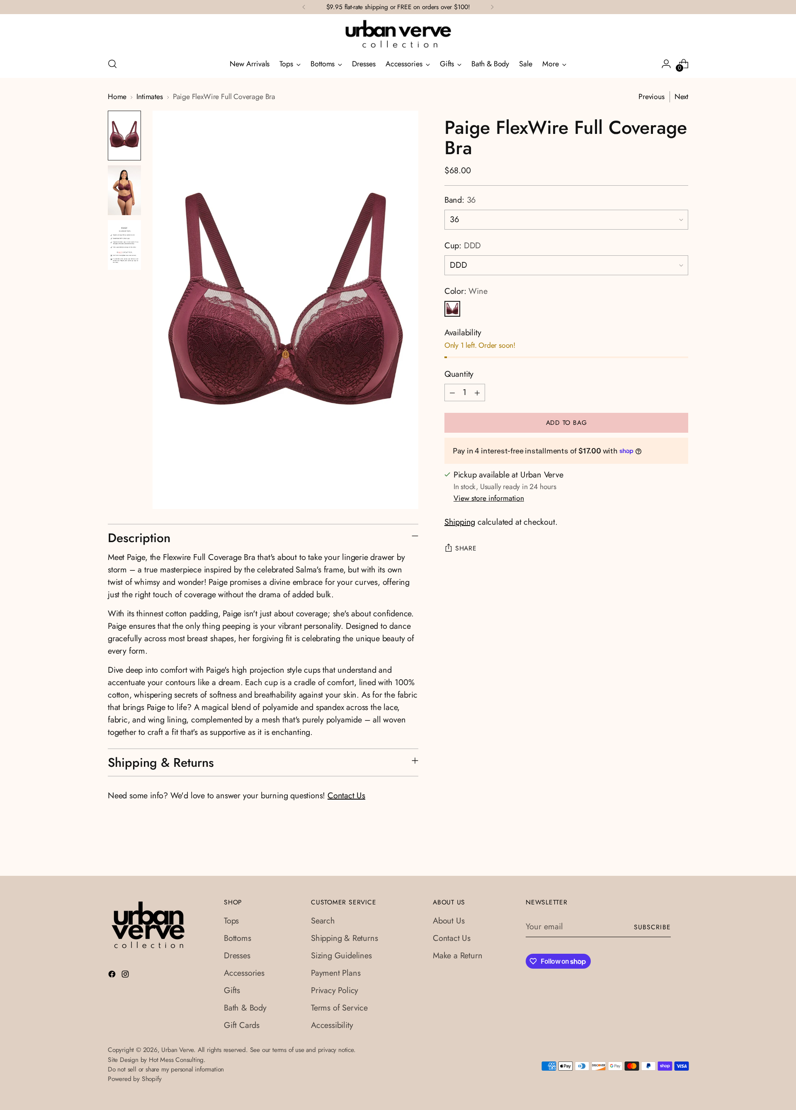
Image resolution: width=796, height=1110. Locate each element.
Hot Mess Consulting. (177, 1059)
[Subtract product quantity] (452, 392)
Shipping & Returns (344, 938)
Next (681, 96)
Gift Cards (242, 1025)
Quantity (458, 374)
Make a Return (457, 956)
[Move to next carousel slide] (681, 860)
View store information (489, 498)
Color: (466, 291)
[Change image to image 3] (124, 245)
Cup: (462, 246)
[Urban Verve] (398, 34)
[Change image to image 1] (124, 135)
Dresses (237, 956)
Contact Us (346, 796)
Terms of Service (339, 1008)
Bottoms (237, 938)
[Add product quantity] (477, 392)
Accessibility (332, 1025)
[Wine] (452, 309)
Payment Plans (335, 973)
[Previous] (304, 7)
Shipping (459, 522)
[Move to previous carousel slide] (662, 860)
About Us (448, 921)
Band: (460, 200)
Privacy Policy (334, 990)
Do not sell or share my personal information (166, 1069)
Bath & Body (245, 1008)
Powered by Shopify (134, 1078)
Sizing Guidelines (341, 956)
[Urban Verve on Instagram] (126, 975)
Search (323, 921)
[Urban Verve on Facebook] (113, 975)
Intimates (149, 96)
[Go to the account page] (666, 64)
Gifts (232, 990)
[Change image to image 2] (124, 190)
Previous (651, 96)
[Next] (492, 7)
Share (466, 548)
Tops (231, 921)
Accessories (244, 973)
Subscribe (652, 927)
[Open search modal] (112, 64)
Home (117, 96)
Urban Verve (177, 1049)
